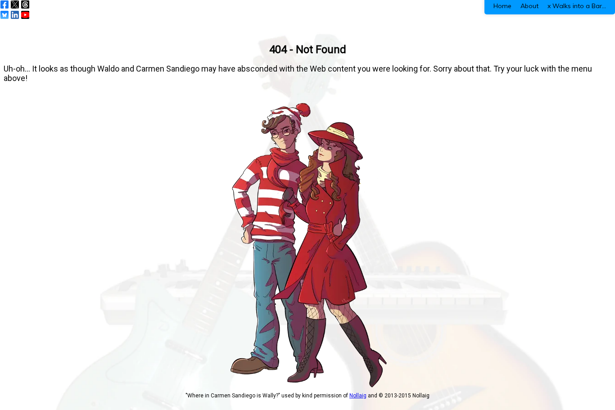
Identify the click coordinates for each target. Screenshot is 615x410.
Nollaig (357, 395)
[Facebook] (4, 4)
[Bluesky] (4, 14)
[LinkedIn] (14, 14)
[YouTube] (25, 14)
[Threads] (25, 4)
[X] (14, 4)
